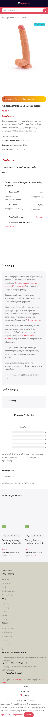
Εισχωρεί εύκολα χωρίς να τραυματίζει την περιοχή (21, 284)
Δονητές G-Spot (7, 636)
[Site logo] (24, 3)
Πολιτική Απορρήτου (8, 595)
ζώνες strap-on (34, 320)
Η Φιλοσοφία (6, 579)
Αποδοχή (28, 714)
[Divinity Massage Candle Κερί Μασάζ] (35, 511)
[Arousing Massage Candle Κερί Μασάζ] (12, 511)
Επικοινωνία (6, 583)
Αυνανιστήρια (6, 644)
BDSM (4, 611)
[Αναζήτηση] (44, 10)
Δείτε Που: (9, 226)
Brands (4, 587)
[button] (11, 536)
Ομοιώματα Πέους (24, 17)
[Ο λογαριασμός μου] (45, 3)
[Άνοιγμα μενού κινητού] (3, 3)
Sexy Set (4, 615)
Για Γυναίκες (6, 604)
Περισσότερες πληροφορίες (12, 714)
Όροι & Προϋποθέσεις (9, 591)
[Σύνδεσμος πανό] (24, 244)
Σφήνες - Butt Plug (8, 628)
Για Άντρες (5, 608)
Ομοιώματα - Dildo (17, 149)
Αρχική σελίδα (8, 17)
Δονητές (4, 619)
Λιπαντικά (5, 640)
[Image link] (24, 565)
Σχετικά (39, 217)
